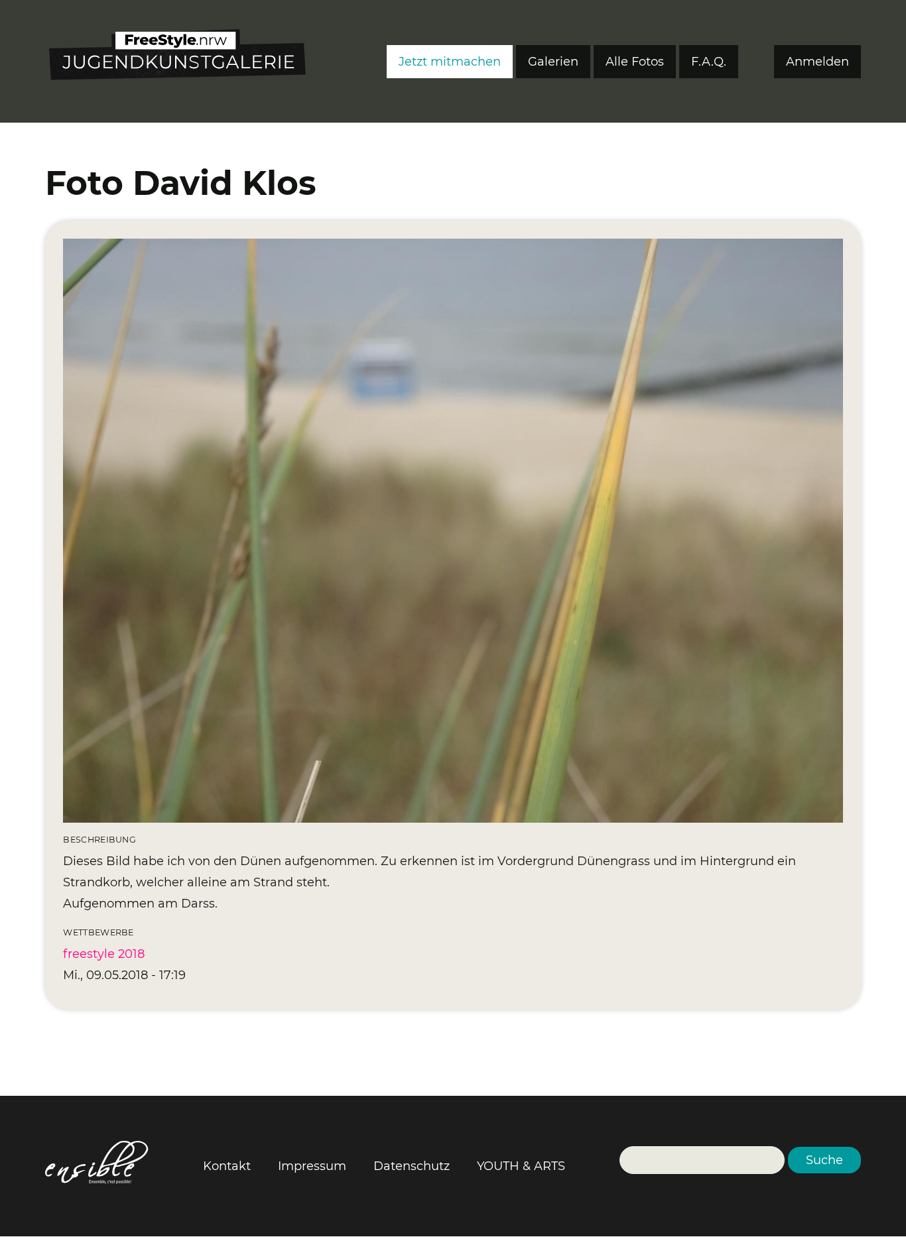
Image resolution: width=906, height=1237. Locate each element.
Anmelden (817, 61)
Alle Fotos (635, 61)
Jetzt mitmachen (450, 61)
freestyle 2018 (104, 954)
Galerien (553, 61)
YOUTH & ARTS (521, 1166)
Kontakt (227, 1166)
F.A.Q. (708, 61)
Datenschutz (411, 1166)
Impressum (312, 1166)
